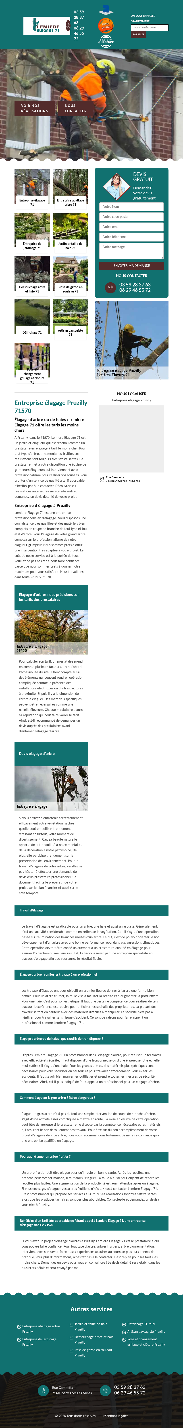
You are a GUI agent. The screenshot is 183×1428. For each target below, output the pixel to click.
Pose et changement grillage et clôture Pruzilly (146, 1342)
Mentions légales (115, 1416)
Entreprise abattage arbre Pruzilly (41, 1329)
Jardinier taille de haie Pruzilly (91, 1326)
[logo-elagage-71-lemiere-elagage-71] (43, 26)
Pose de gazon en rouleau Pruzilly (93, 1352)
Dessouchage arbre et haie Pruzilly (94, 1339)
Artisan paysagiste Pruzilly (146, 1332)
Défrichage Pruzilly (141, 1324)
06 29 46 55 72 (79, 33)
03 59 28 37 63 (79, 17)
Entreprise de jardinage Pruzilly (39, 1342)
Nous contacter (76, 108)
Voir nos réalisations (34, 108)
